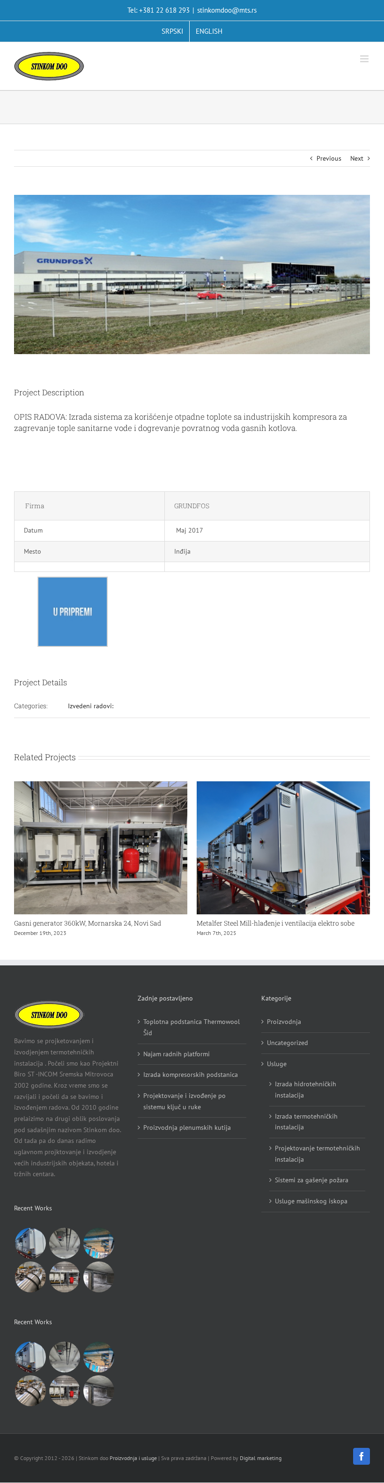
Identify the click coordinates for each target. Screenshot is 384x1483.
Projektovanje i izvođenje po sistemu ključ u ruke (184, 1110)
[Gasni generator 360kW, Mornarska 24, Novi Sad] (64, 1286)
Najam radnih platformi (176, 1062)
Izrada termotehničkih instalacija (306, 1130)
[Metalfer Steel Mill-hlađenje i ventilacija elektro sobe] (30, 1252)
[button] (21, 864)
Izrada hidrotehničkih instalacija (305, 1098)
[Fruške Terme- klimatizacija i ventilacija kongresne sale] (98, 1252)
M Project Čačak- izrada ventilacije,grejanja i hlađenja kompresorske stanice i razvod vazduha (288, 928)
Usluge (277, 1072)
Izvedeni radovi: (90, 706)
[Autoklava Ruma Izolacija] (30, 1286)
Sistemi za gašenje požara (311, 1189)
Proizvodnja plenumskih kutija (187, 1136)
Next (356, 158)
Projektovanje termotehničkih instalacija (317, 1162)
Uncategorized (287, 1051)
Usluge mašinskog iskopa (311, 1210)
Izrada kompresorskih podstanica (190, 1083)
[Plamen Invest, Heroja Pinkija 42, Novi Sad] (98, 1286)
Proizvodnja (284, 1030)
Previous (329, 158)
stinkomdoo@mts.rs (227, 10)
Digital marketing (260, 1466)
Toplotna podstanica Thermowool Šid (191, 1036)
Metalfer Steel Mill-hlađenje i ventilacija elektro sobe (104, 923)
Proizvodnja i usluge (133, 1466)
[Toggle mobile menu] (365, 59)
